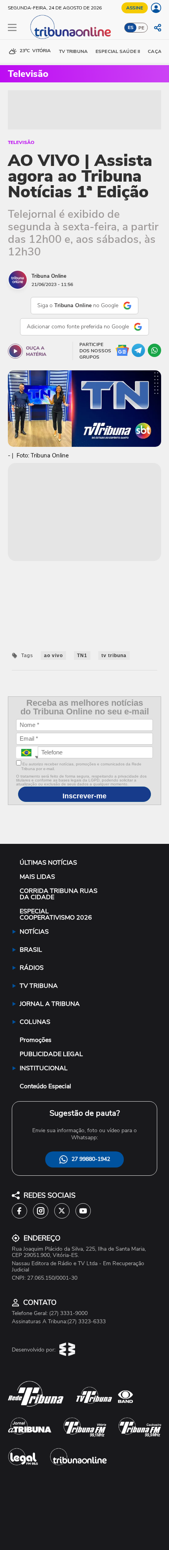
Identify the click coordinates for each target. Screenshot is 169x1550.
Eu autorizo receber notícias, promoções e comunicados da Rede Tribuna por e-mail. (81, 766)
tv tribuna (114, 655)
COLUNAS (35, 1022)
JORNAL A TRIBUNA (50, 1004)
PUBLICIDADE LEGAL (51, 1054)
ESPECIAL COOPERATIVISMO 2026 (56, 914)
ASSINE (134, 8)
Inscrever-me (84, 796)
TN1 (82, 655)
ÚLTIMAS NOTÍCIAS (48, 863)
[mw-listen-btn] (15, 351)
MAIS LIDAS (37, 877)
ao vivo (53, 655)
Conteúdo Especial (45, 1086)
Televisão (21, 142)
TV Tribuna (73, 51)
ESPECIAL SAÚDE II (118, 51)
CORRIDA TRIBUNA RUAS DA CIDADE (58, 894)
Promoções (35, 1040)
